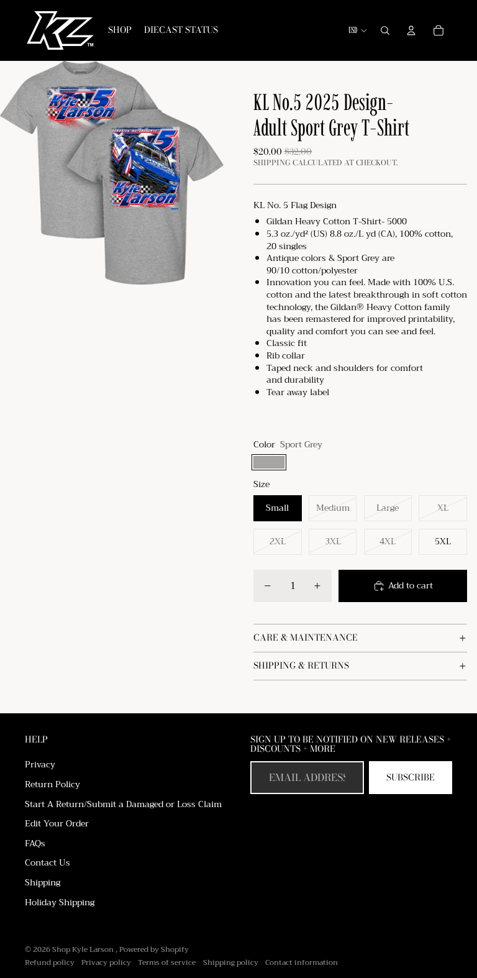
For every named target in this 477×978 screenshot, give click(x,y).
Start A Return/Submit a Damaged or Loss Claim (123, 804)
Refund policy (50, 962)
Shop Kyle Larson (84, 949)
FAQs (35, 843)
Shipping (42, 882)
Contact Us (47, 862)
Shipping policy (230, 962)
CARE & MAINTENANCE (305, 637)
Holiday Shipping (59, 902)
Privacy (40, 764)
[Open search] (385, 30)
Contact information (301, 962)
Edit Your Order (57, 823)
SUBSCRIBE (410, 777)
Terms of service (167, 962)
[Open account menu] (411, 30)
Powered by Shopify (154, 949)
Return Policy (52, 784)
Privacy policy (106, 962)
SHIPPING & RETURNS (301, 665)
